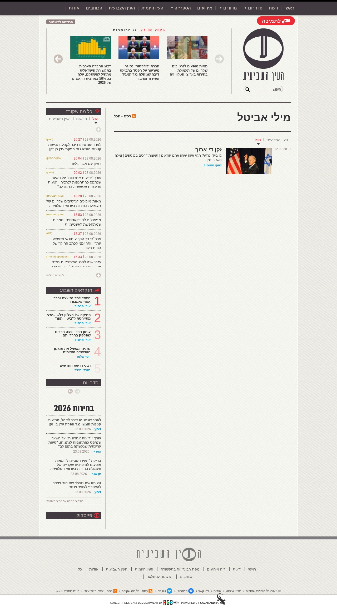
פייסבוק (84, 515)
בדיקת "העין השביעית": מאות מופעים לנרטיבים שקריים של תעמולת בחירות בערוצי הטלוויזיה (75, 465)
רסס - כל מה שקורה (135, 591)
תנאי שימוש (233, 591)
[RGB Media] (171, 602)
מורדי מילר (83, 370)
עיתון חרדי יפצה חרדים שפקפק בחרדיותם (73, 333)
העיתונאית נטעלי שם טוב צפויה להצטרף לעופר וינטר (76, 485)
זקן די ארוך (208, 149)
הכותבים (94, 8)
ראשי (289, 8)
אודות (74, 8)
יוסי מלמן (84, 357)
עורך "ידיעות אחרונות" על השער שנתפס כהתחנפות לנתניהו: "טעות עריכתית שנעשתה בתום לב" (74, 182)
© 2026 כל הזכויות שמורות (263, 591)
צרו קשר (203, 591)
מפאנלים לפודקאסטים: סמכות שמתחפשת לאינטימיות (77, 222)
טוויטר (162, 591)
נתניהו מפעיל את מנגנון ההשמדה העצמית (72, 350)
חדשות (81, 119)
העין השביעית (277, 140)
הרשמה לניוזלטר (61, 22)
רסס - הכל (122, 116)
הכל (258, 140)
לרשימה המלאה (55, 275)
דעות (273, 8)
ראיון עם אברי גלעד (86, 163)
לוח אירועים (216, 569)
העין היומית (152, 8)
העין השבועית (122, 8)
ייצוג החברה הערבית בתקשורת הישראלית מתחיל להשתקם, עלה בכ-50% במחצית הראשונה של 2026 (91, 74)
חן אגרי (96, 474)
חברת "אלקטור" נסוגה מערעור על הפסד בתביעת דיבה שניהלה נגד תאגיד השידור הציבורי (139, 72)
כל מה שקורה (79, 111)
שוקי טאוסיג (213, 165)
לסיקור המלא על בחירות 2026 (64, 501)
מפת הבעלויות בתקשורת (180, 569)
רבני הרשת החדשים (75, 366)
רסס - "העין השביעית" (98, 591)
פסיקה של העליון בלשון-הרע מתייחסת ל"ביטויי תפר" (69, 316)
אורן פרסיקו (82, 306)
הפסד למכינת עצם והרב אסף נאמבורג (72, 300)
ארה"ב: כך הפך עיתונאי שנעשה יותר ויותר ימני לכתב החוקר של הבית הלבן (77, 243)
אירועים (204, 8)
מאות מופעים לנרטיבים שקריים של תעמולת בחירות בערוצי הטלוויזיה (188, 70)
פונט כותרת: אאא (67, 591)
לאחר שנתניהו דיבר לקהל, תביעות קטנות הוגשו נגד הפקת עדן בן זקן (74, 146)
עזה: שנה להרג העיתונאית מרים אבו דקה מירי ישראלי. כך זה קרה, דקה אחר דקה (75, 266)
